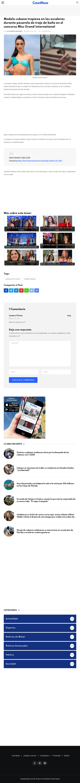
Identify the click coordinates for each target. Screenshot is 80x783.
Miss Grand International (28, 161)
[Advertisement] (40, 115)
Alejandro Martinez (14, 31)
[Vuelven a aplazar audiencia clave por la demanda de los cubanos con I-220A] (9, 453)
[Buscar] (77, 2)
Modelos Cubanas (30, 279)
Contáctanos (44, 756)
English (66, 756)
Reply (69, 315)
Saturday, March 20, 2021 (51, 161)
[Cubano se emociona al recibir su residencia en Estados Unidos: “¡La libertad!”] (9, 469)
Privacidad (56, 756)
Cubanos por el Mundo (12, 279)
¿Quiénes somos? (30, 756)
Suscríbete (16, 756)
